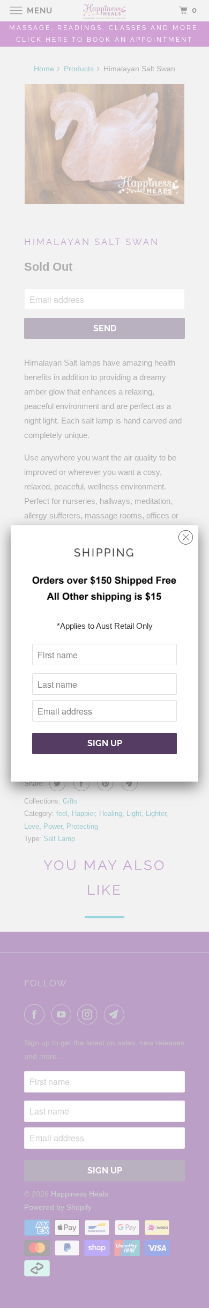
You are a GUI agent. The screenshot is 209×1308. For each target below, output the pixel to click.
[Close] (185, 535)
